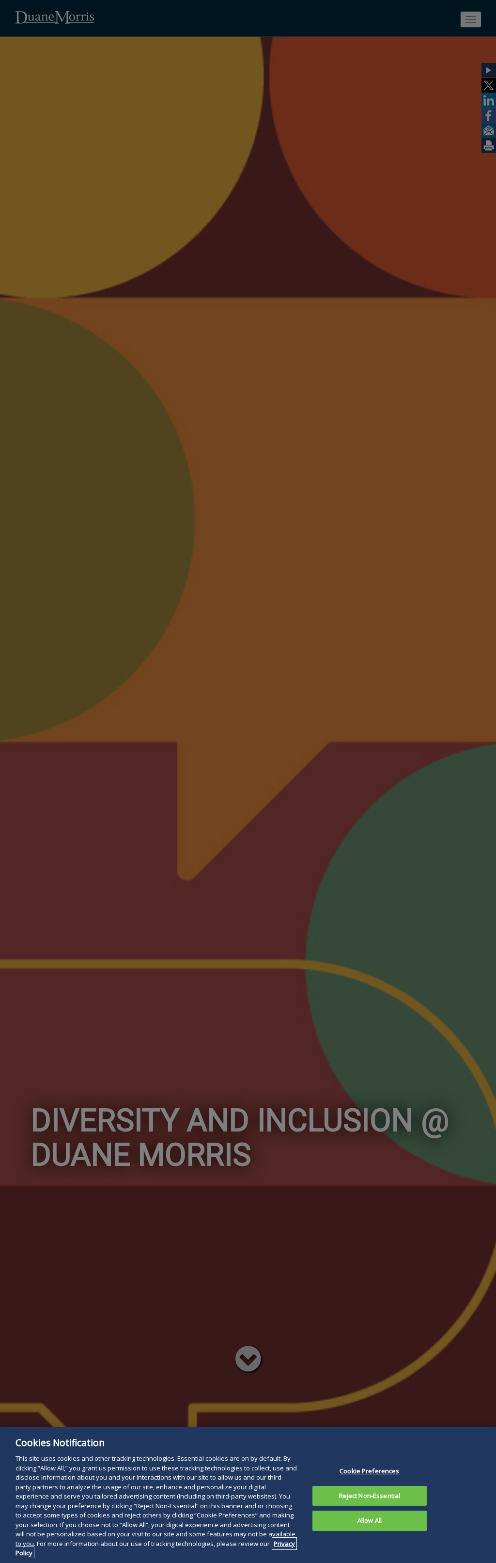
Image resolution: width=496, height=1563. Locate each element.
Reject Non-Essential (370, 1495)
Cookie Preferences (369, 1471)
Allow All (369, 1520)
